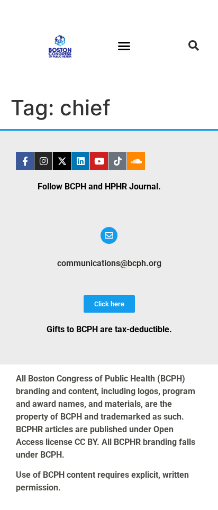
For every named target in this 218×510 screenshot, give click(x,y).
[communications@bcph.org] (109, 235)
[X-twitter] (62, 161)
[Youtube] (99, 161)
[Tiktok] (117, 161)
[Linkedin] (80, 161)
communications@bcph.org (109, 263)
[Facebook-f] (25, 161)
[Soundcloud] (136, 161)
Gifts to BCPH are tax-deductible (108, 329)
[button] (124, 45)
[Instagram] (43, 161)
